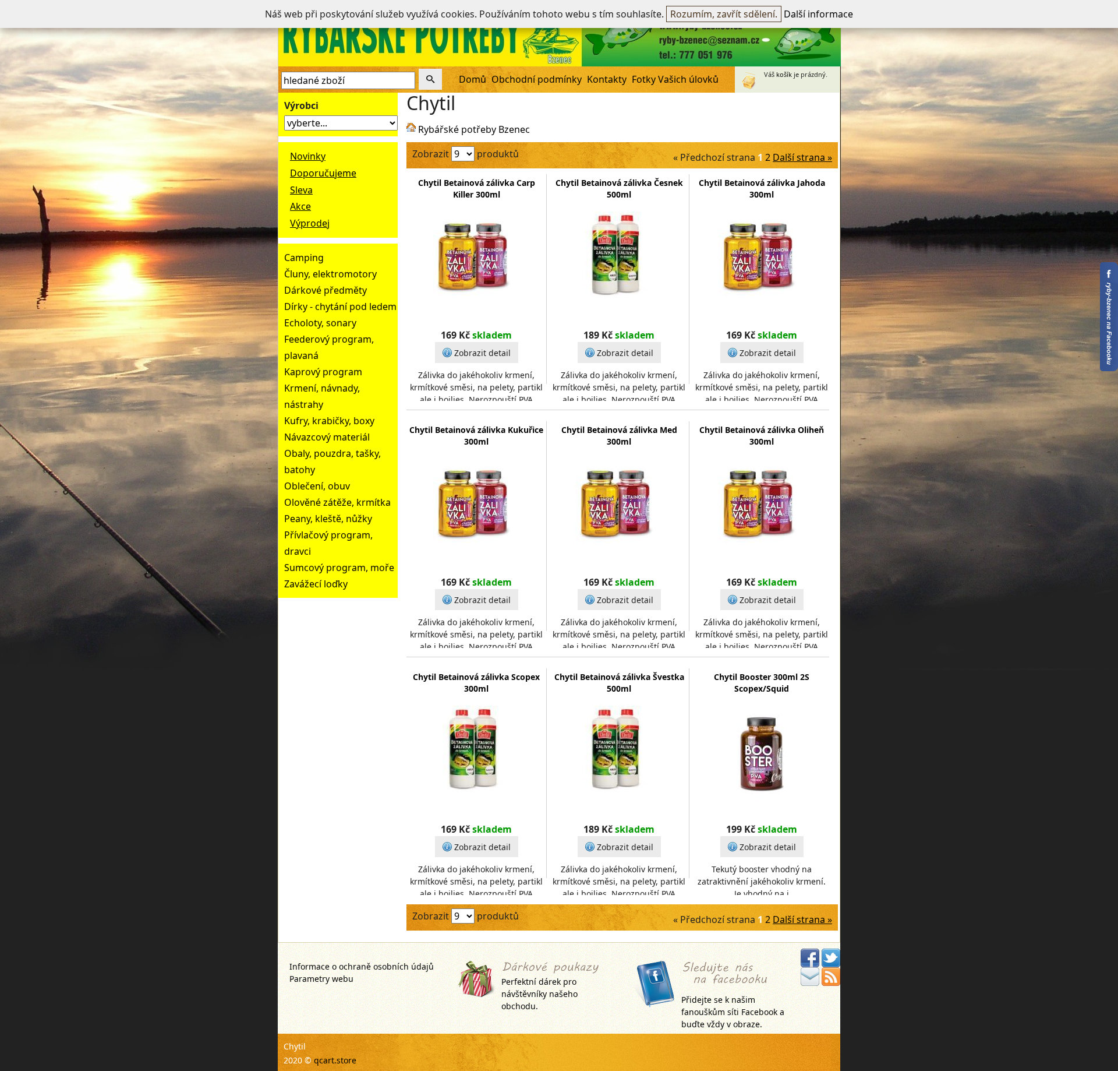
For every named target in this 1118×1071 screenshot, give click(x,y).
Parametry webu (321, 978)
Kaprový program (323, 371)
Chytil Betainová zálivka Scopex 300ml (476, 682)
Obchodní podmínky (536, 79)
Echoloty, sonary (320, 322)
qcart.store (335, 1060)
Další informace (818, 14)
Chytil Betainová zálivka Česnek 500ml (619, 188)
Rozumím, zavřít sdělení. (723, 14)
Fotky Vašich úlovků (675, 79)
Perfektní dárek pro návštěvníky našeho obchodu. (539, 994)
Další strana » (802, 157)
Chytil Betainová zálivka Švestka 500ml (619, 682)
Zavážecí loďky (316, 583)
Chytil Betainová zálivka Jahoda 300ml (762, 188)
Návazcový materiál (327, 437)
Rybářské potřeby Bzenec (474, 129)
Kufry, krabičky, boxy (329, 420)
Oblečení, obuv (317, 486)
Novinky (308, 156)
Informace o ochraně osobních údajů (361, 966)
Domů (472, 79)
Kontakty (607, 79)
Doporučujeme (323, 173)
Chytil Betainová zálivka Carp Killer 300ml (476, 188)
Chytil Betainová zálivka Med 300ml (619, 435)
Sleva (301, 190)
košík (784, 74)
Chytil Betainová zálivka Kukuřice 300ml (476, 435)
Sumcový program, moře (339, 567)
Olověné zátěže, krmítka (337, 502)
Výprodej (310, 223)
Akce (300, 206)
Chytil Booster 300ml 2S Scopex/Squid (761, 682)
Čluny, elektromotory (330, 273)
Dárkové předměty (325, 290)
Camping (304, 257)
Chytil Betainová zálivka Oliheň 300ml (761, 435)
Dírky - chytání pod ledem (340, 306)
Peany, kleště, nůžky (328, 518)
